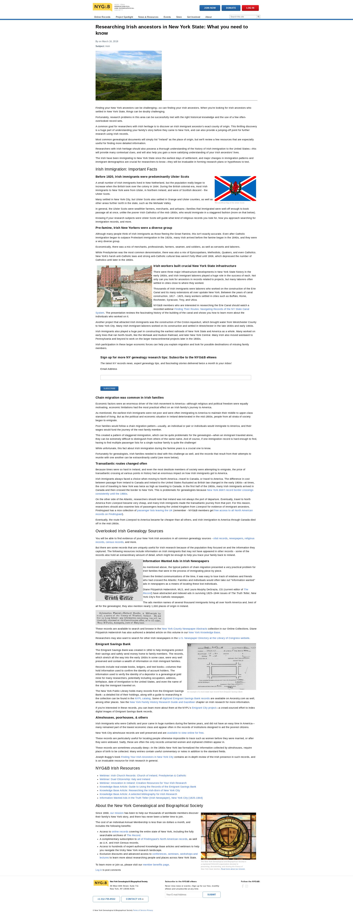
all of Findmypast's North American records (162, 839)
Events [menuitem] (167, 17)
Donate (231, 8)
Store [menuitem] (179, 17)
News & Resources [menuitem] (148, 17)
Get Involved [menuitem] (193, 17)
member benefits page (156, 864)
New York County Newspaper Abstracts (184, 628)
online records (120, 831)
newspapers (236, 538)
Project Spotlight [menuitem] (124, 17)
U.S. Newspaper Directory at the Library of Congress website (214, 638)
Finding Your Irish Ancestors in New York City (147, 757)
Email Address (108, 369)
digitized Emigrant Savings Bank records (186, 698)
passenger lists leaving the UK (155, 510)
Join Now (210, 8)
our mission (117, 813)
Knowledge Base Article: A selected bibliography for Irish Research (138, 794)
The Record (133, 835)
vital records (220, 538)
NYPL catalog (143, 698)
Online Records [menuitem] (102, 17)
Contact (133, 899)
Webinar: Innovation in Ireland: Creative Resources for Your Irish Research (143, 783)
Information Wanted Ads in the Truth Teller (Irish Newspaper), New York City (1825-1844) (151, 797)
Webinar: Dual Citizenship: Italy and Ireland (125, 779)
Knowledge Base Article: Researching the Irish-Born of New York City (140, 790)
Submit (211, 894)
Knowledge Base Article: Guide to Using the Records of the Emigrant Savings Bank (148, 786)
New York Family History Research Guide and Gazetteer (162, 702)
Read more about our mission (233, 869)
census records (115, 542)
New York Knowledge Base (204, 632)
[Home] (114, 7)
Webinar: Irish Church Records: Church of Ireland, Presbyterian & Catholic (143, 775)
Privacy (150, 910)
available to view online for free (185, 732)
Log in (250, 8)
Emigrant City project (204, 707)
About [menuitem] (208, 17)
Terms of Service (140, 910)
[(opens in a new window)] (242, 886)
